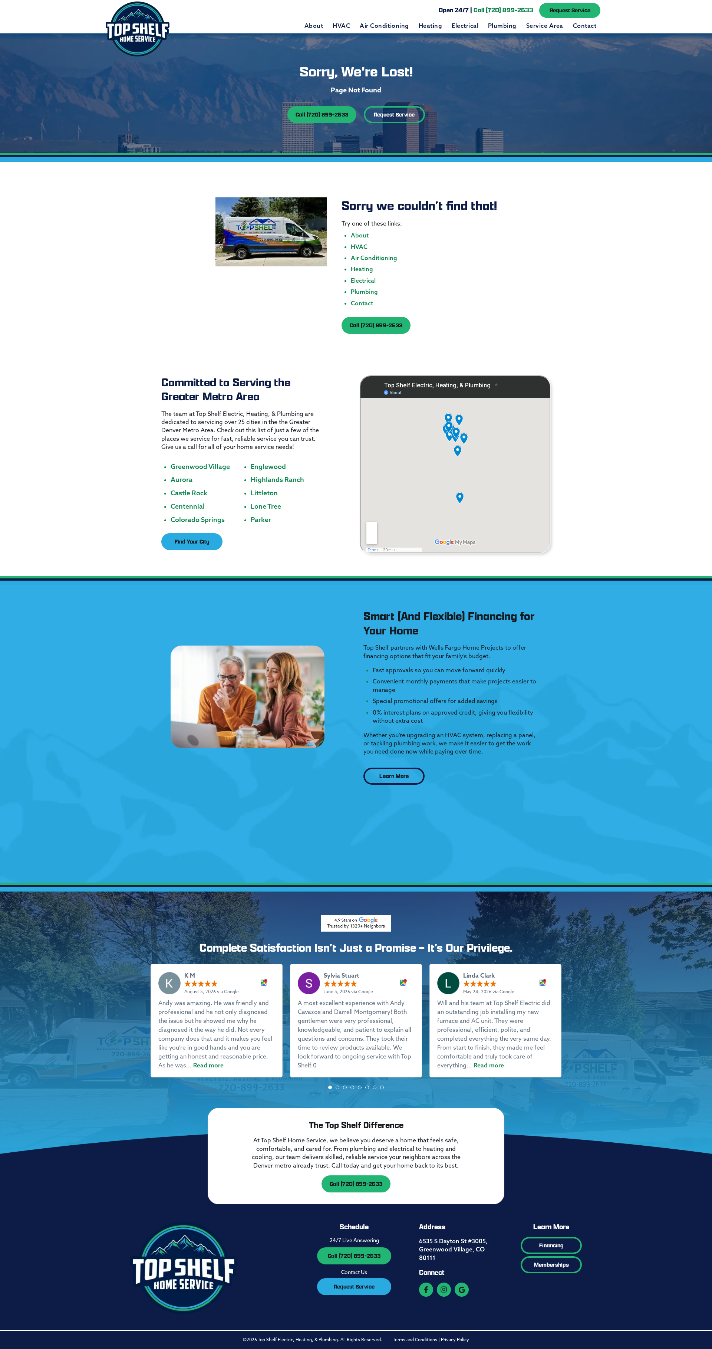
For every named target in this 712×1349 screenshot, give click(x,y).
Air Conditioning (384, 25)
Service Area (544, 25)
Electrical (465, 25)
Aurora (181, 479)
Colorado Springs (198, 519)
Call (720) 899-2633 (322, 114)
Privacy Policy (455, 1339)
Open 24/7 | (486, 10)
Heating (430, 25)
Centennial (188, 506)
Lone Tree (266, 506)
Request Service (570, 10)
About (313, 25)
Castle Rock (189, 493)
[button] (330, 1087)
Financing (551, 1245)
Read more (208, 1065)
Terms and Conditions (415, 1339)
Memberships (551, 1264)
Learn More (394, 775)
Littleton (264, 493)
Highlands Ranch (277, 479)
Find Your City (192, 541)
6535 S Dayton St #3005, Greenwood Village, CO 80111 (453, 1249)
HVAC (341, 25)
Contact (584, 25)
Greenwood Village (200, 466)
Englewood (268, 466)
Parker (261, 519)
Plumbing (502, 25)
